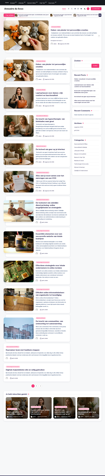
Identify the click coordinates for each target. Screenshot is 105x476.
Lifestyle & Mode (56, 25)
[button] (96, 8)
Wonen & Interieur (41, 146)
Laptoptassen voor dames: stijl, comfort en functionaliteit (84, 85)
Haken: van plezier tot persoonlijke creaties (85, 80)
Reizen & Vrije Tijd (79, 157)
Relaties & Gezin (41, 318)
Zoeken (77, 61)
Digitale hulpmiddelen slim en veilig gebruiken (25, 370)
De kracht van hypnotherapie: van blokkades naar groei (84, 91)
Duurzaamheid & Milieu (13, 346)
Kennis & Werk (31, 3)
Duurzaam (51, 3)
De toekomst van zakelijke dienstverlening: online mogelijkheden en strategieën (48, 205)
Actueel (12, 3)
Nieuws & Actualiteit (80, 154)
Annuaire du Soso (13, 8)
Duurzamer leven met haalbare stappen (23, 350)
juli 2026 (76, 130)
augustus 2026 (78, 127)
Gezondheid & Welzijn (42, 115)
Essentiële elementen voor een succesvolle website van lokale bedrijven (49, 236)
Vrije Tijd (42, 3)
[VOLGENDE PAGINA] (40, 386)
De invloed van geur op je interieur (40, 14)
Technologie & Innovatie (43, 230)
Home (7, 2)
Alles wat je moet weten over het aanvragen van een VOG (70, 14)
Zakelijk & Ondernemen (43, 172)
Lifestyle (21, 3)
